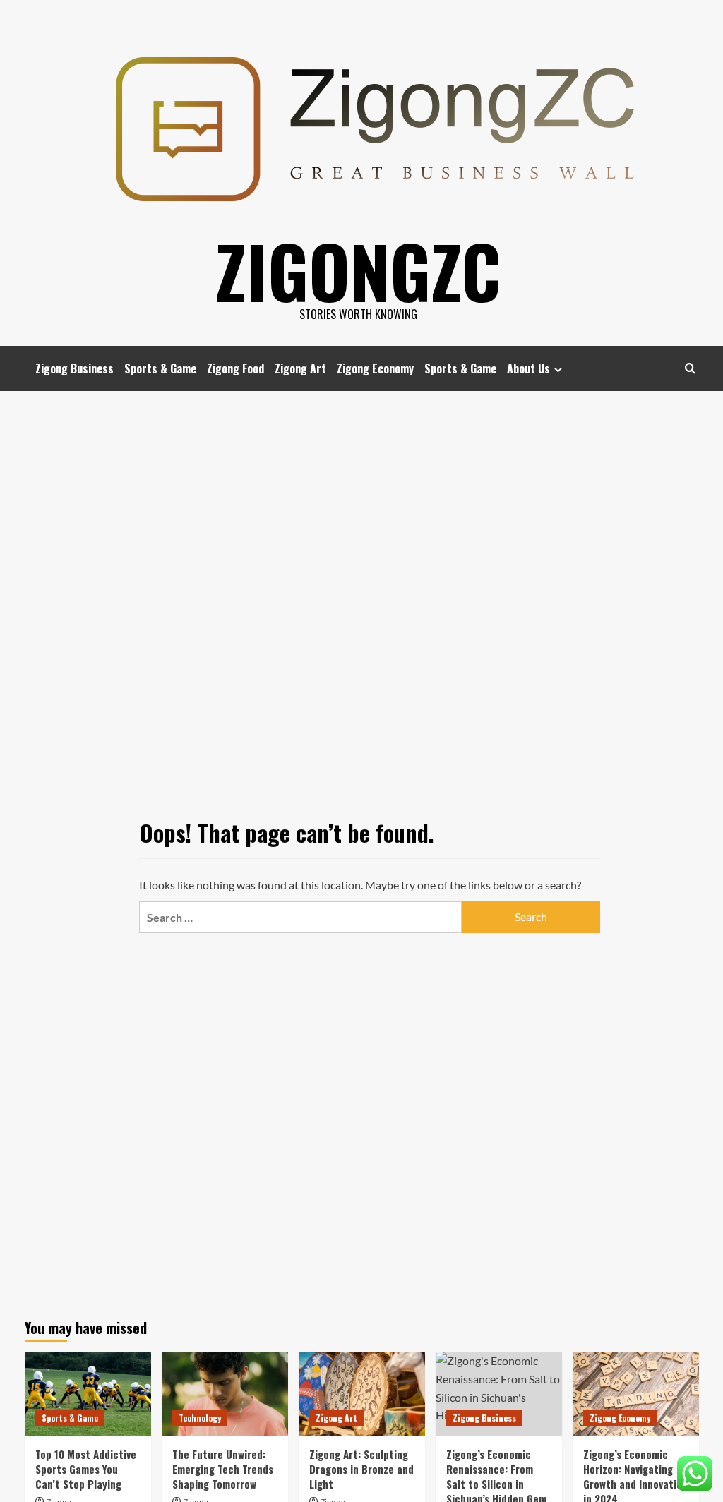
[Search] (690, 368)
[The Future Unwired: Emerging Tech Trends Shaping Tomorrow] (225, 1394)
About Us (528, 368)
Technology (200, 1418)
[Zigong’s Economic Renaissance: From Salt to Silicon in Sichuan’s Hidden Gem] (499, 1394)
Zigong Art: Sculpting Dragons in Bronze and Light (361, 1468)
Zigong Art (300, 368)
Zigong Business (74, 368)
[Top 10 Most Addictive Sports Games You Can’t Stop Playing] (88, 1394)
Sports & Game (160, 368)
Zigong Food (235, 368)
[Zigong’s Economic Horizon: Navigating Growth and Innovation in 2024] (636, 1394)
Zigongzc (358, 270)
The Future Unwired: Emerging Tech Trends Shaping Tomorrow (222, 1468)
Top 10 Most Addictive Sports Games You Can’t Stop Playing (85, 1468)
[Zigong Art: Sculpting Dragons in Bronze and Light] (362, 1394)
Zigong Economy (375, 368)
